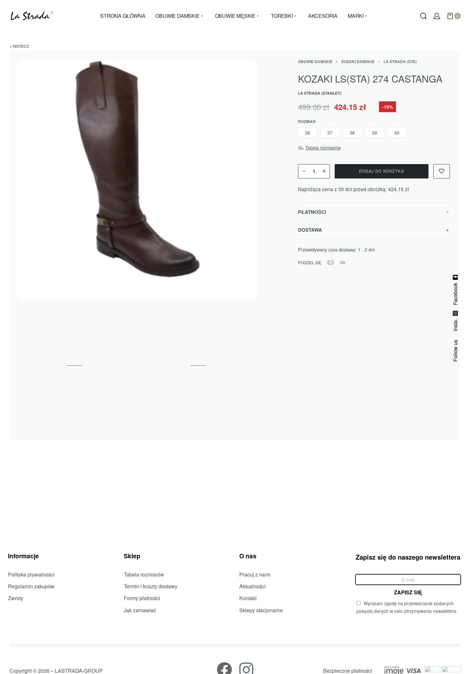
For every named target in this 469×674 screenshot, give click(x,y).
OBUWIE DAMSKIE (315, 61)
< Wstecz (19, 46)
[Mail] (330, 262)
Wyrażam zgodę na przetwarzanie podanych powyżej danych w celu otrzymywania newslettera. (407, 607)
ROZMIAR (307, 121)
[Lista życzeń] (441, 171)
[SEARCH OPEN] (423, 15)
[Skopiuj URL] (343, 262)
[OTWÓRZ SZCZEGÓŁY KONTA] (436, 15)
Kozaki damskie (358, 61)
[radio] (307, 132)
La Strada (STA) (400, 61)
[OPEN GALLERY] (136, 180)
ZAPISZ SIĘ (408, 592)
